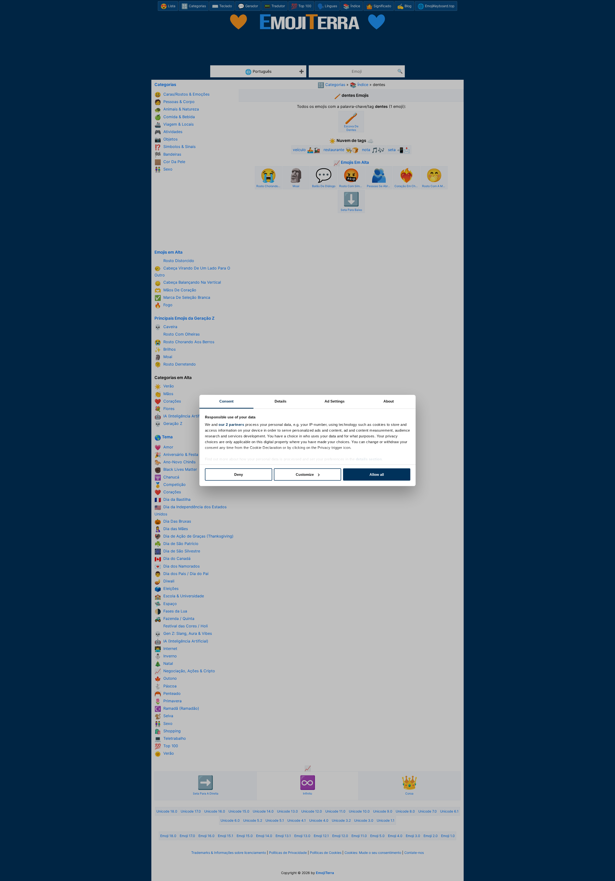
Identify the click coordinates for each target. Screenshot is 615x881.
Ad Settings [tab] (334, 401)
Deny (238, 474)
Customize (305, 474)
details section (369, 459)
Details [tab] (280, 401)
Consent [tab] (226, 401)
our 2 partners (231, 424)
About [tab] (388, 401)
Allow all (376, 474)
